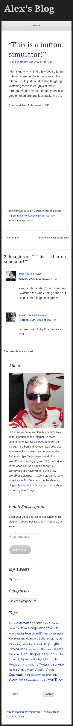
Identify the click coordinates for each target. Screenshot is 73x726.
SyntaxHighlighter (18, 659)
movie (25, 638)
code (12, 628)
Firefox (51, 628)
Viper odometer (32, 675)
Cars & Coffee (51, 623)
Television (15, 664)
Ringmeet (14, 654)
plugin (53, 643)
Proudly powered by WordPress (23, 711)
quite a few (49, 470)
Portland (14, 649)
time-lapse (28, 664)
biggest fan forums (20, 485)
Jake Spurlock (27, 273)
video (27, 215)
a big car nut (49, 475)
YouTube (50, 215)
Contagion (11, 237)
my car (59, 638)
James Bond (56, 633)
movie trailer (38, 638)
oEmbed (37, 644)
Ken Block (15, 638)
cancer (37, 622)
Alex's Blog (29, 8)
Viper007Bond (42, 441)
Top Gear (29, 480)
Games (37, 211)
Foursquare (32, 633)
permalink (28, 220)
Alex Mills (47, 62)
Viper (30, 669)
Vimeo (22, 669)
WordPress (15, 470)
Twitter (43, 664)
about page (28, 490)
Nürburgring (15, 644)
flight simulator (16, 215)
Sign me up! (20, 550)
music (50, 638)
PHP (45, 644)
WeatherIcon (49, 675)
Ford (58, 628)
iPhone (43, 633)
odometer (27, 644)
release (58, 649)
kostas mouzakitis (29, 314)
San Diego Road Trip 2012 (42, 653)
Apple (12, 623)
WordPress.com (18, 461)
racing (23, 649)
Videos (45, 211)
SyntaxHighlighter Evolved (44, 659)
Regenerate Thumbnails (40, 649)
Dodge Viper (37, 627)
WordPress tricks (37, 680)
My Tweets (15, 579)
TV (36, 664)
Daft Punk (21, 628)
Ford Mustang (16, 633)
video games (37, 215)
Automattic (15, 456)
